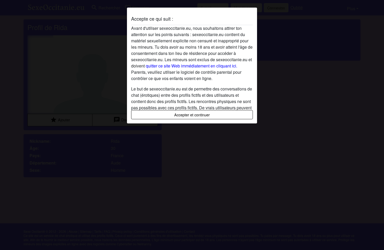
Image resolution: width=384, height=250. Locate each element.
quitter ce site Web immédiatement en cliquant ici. (191, 66)
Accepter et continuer (192, 114)
